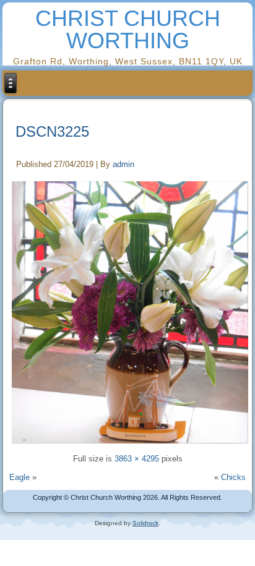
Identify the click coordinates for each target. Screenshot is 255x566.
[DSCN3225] (129, 311)
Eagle (19, 477)
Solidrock (145, 523)
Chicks (233, 477)
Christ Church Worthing (127, 29)
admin (123, 164)
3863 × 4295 (137, 458)
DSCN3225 (52, 131)
